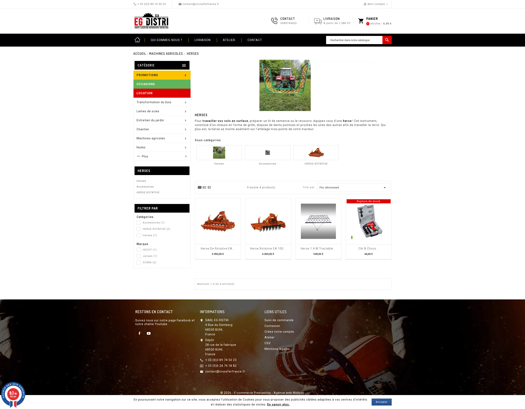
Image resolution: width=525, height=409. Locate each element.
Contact (255, 40)
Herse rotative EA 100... (268, 248)
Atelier (229, 40)
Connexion (272, 326)
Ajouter (214, 242)
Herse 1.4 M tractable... (318, 248)
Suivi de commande (279, 320)
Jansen (150, 256)
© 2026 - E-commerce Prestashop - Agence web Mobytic (262, 392)
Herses (144, 171)
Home (137, 40)
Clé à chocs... (368, 248)
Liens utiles (275, 312)
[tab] (199, 187)
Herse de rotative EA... (218, 248)
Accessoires (145, 186)
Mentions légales (277, 349)
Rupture (364, 242)
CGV (268, 343)
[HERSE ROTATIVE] (316, 152)
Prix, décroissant (353, 187)
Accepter (382, 402)
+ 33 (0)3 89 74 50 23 (221, 360)
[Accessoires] (267, 152)
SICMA (149, 262)
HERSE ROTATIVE (148, 192)
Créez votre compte (279, 331)
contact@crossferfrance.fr (225, 371)
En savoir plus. (278, 404)
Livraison (203, 40)
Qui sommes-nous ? (166, 40)
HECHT (150, 249)
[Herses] (219, 152)
